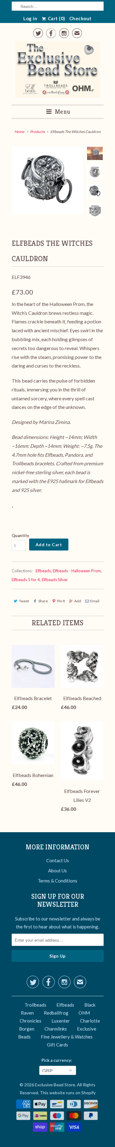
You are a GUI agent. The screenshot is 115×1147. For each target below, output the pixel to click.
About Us (57, 870)
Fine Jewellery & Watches (67, 1036)
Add (77, 601)
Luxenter (61, 1020)
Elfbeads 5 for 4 (26, 579)
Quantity (20, 535)
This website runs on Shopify (68, 1092)
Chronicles (30, 1020)
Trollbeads (35, 1005)
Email (94, 601)
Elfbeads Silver (55, 579)
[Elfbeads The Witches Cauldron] (47, 180)
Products (37, 131)
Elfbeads (43, 570)
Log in (30, 18)
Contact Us (57, 860)
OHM (84, 1013)
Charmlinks (55, 1028)
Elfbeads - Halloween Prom (77, 570)
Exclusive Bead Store (55, 1084)
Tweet (24, 601)
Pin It (61, 601)
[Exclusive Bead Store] (57, 70)
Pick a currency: (57, 1060)
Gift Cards (57, 1044)
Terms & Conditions (57, 880)
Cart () (56, 18)
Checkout (80, 18)
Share (43, 601)
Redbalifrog (56, 1013)
